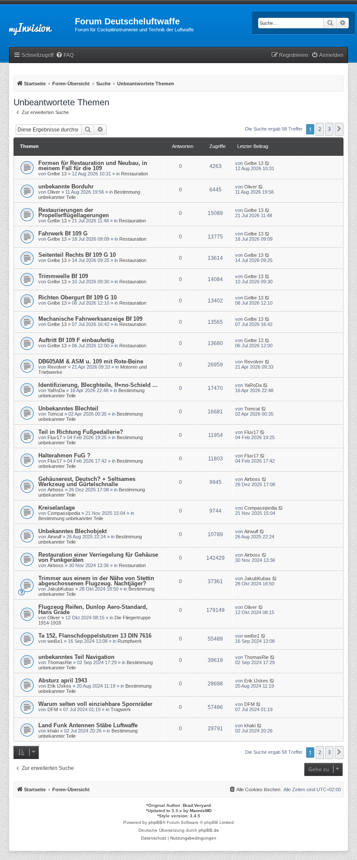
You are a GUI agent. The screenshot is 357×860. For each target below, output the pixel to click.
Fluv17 (54, 437)
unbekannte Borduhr (66, 186)
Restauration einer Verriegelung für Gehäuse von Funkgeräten (98, 557)
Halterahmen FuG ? (64, 455)
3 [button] (329, 129)
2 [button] (319, 129)
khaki (53, 730)
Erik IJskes (59, 686)
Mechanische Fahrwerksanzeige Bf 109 (90, 319)
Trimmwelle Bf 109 (63, 276)
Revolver (57, 367)
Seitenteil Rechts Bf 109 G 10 (77, 255)
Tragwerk (121, 709)
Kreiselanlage (56, 507)
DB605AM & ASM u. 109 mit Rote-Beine (90, 361)
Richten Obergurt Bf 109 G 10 (77, 297)
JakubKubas (60, 588)
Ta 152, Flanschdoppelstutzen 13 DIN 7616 (95, 635)
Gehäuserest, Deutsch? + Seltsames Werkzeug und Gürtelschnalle (86, 481)
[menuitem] (65, 55)
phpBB (155, 822)
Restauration (134, 173)
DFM (52, 709)
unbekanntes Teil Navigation (76, 657)
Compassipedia (63, 513)
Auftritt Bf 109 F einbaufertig (76, 340)
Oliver (53, 192)
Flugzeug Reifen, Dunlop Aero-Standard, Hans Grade (93, 609)
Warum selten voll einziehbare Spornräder (95, 704)
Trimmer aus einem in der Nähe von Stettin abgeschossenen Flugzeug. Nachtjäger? (96, 581)
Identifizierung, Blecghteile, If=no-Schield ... (98, 385)
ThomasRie (59, 662)
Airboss (55, 489)
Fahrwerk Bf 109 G (63, 233)
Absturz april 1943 (62, 680)
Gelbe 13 (57, 173)
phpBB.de (209, 830)
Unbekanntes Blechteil (68, 408)
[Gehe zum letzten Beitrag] (267, 163)
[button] (339, 129)
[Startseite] (37, 24)
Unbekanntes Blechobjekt (72, 531)
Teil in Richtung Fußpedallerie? (80, 432)
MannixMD (201, 810)
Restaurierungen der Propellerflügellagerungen (73, 212)
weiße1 (55, 641)
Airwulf (54, 536)
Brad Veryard (197, 805)
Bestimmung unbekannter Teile (70, 518)
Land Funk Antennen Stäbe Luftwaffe (88, 725)
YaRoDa (56, 390)
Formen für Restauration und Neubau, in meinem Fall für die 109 (92, 165)
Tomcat (55, 414)
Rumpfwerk (130, 641)
